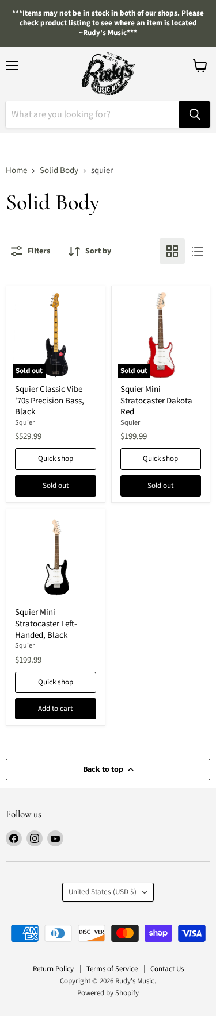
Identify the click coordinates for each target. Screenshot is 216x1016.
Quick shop (55, 458)
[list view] (197, 251)
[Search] (194, 114)
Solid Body (59, 170)
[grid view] (172, 251)
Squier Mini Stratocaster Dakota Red (156, 400)
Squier (25, 423)
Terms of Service (112, 969)
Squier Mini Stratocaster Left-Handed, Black (46, 623)
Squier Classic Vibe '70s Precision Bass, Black (49, 400)
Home (16, 170)
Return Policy (53, 969)
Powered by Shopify (108, 993)
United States (103, 892)
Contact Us (167, 969)
